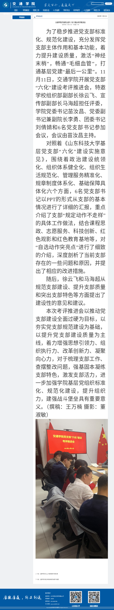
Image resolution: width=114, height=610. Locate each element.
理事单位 (6, 14)
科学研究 (76, 10)
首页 (15, 10)
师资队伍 (46, 10)
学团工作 (97, 10)
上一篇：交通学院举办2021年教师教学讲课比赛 (47, 574)
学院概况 (26, 10)
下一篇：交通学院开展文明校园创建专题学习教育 (47, 579)
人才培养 (56, 10)
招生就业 (107, 10)
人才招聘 (87, 10)
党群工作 (36, 10)
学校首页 (109, 3)
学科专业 (66, 10)
